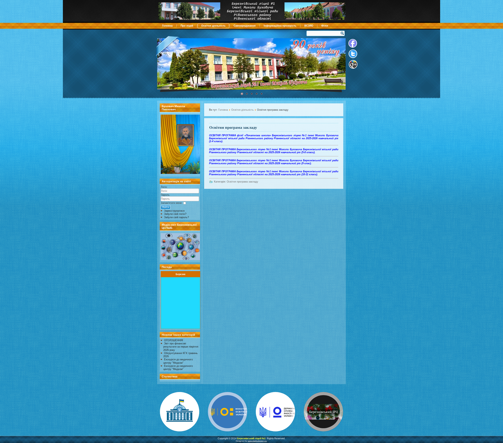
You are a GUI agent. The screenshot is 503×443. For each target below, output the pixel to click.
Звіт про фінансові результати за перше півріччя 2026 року (180, 346)
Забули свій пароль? (176, 217)
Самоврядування (245, 25)
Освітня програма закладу (233, 127)
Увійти (165, 207)
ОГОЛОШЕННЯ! (173, 340)
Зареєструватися (174, 210)
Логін (164, 186)
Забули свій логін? (175, 213)
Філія (324, 25)
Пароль (165, 194)
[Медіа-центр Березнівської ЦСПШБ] (180, 246)
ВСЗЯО (308, 25)
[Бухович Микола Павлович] (180, 172)
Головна (167, 25)
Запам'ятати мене (171, 202)
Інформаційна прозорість (280, 25)
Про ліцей (187, 25)
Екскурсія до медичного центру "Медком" (178, 361)
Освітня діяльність (213, 25)
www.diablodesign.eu (257, 441)
